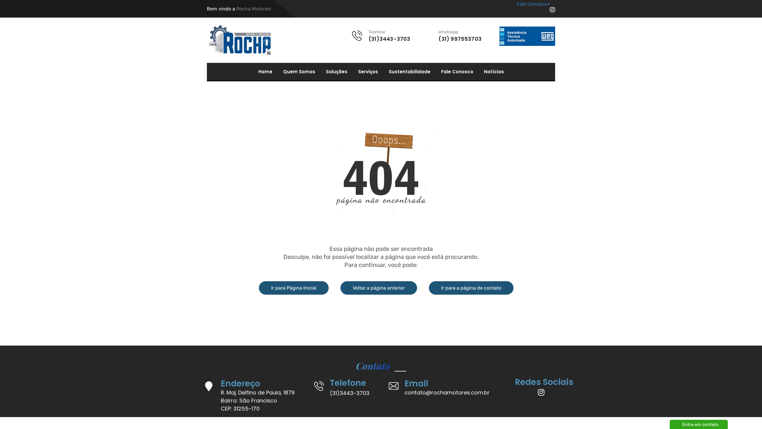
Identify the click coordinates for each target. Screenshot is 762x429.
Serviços (368, 72)
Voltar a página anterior (379, 288)
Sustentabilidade (409, 72)
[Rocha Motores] (239, 40)
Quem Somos (299, 72)
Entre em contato (700, 424)
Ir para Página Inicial (293, 288)
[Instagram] (552, 10)
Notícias (494, 72)
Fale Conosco (457, 72)
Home (265, 72)
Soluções (336, 72)
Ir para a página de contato (471, 288)
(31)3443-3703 (349, 393)
